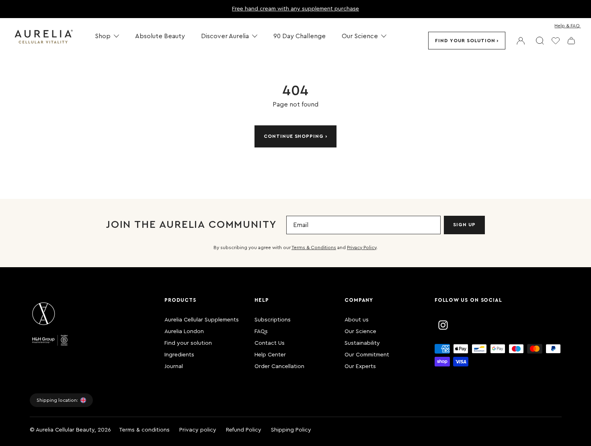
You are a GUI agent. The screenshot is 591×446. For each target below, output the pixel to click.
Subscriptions (272, 320)
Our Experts (360, 366)
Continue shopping (294, 136)
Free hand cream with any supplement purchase (295, 9)
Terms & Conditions (313, 247)
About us (357, 320)
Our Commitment (367, 355)
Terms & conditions (144, 430)
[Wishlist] (555, 40)
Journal (173, 366)
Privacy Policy (361, 247)
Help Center (270, 355)
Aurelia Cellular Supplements (201, 320)
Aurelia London (184, 331)
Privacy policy (197, 430)
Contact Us (269, 343)
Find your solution (465, 40)
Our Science (360, 331)
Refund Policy (243, 430)
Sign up (464, 224)
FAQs (261, 331)
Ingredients (179, 355)
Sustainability (362, 343)
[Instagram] (443, 325)
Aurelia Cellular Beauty (65, 430)
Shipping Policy (291, 430)
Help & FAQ (567, 25)
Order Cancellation (279, 366)
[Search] (539, 40)
